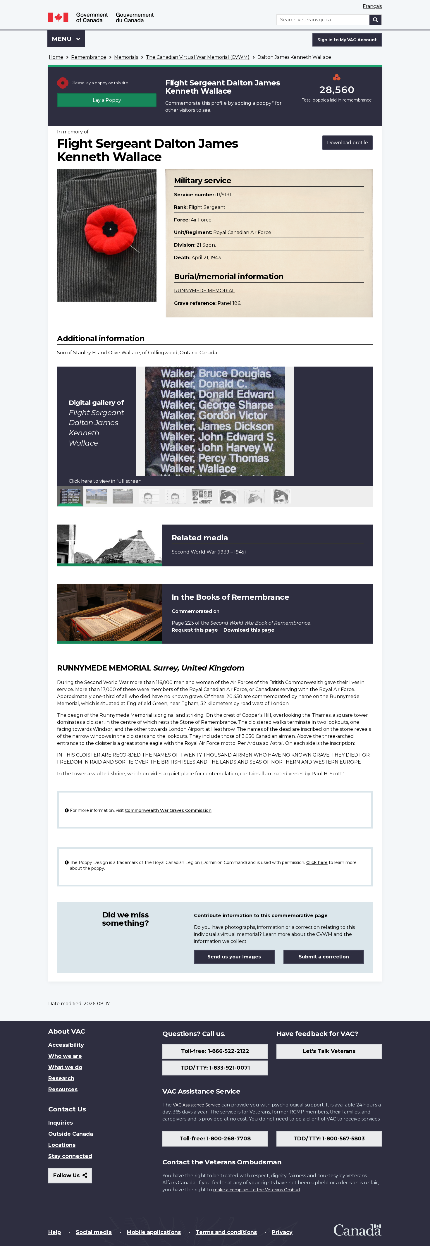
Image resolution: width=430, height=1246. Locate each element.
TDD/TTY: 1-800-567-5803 (329, 1138)
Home (56, 57)
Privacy (282, 1232)
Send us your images (234, 957)
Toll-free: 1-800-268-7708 (215, 1138)
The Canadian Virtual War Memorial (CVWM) (198, 57)
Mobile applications (154, 1232)
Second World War (194, 552)
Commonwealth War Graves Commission (168, 810)
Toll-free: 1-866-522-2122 (215, 1051)
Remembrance (88, 57)
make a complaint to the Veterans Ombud (256, 1189)
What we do (65, 1067)
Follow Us (72, 1177)
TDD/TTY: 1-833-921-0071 (215, 1068)
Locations (61, 1145)
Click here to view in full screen (105, 481)
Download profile (347, 142)
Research (61, 1078)
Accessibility (66, 1045)
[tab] (70, 496)
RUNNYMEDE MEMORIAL (204, 290)
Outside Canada (70, 1134)
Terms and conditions (226, 1232)
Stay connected (70, 1156)
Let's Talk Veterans (329, 1051)
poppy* (265, 103)
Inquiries (60, 1123)
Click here (317, 862)
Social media (94, 1232)
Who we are (65, 1056)
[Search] (375, 19)
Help (54, 1232)
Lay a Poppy (107, 100)
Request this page (195, 630)
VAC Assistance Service (196, 1105)
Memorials (126, 57)
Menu (62, 38)
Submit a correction (324, 957)
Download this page (248, 630)
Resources (63, 1089)
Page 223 (183, 623)
